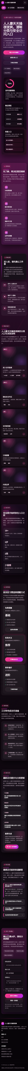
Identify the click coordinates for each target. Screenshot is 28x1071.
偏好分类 (7, 969)
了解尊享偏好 (14, 689)
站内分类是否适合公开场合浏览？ (13, 902)
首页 (4, 7)
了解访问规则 (14, 62)
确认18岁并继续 (13, 52)
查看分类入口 (14, 57)
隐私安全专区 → (10, 144)
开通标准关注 (14, 659)
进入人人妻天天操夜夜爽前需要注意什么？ (13, 885)
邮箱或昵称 (8, 961)
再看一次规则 (14, 1000)
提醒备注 (7, 977)
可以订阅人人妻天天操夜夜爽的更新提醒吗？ (13, 909)
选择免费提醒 (14, 629)
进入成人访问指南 (12, 846)
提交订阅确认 (14, 995)
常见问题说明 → (10, 149)
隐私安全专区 (21, 7)
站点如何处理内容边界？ (12, 915)
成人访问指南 (11, 7)
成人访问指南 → (10, 140)
